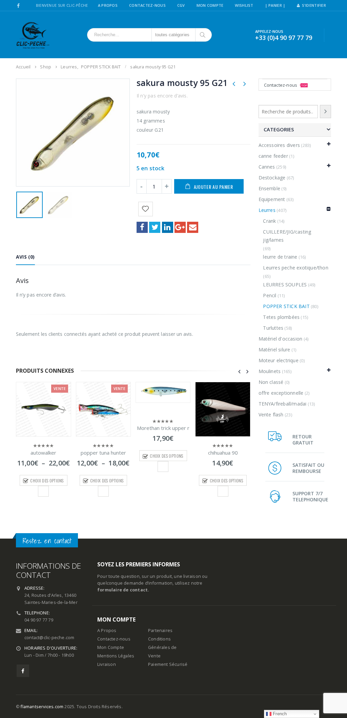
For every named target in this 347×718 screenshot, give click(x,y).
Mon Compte (210, 5)
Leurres (267, 210)
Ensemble (270, 188)
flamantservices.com (42, 707)
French (279, 713)
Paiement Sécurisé (167, 664)
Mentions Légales (115, 656)
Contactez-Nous (147, 5)
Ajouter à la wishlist (43, 491)
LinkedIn (167, 227)
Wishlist (244, 5)
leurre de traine (280, 257)
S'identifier (314, 5)
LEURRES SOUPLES (285, 284)
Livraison (106, 664)
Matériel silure (274, 349)
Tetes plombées (281, 317)
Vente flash (271, 414)
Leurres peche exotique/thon (295, 267)
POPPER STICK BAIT (286, 306)
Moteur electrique (279, 360)
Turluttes (273, 328)
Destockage (272, 177)
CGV (181, 5)
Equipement (272, 199)
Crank (269, 221)
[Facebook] (18, 5)
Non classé (271, 382)
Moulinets (270, 371)
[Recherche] (325, 111)
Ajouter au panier (213, 186)
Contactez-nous (285, 85)
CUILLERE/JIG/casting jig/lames (287, 236)
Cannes (267, 167)
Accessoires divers (279, 145)
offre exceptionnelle (281, 393)
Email (192, 227)
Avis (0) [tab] (25, 257)
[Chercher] (203, 34)
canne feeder (273, 156)
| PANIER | (275, 5)
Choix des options (46, 480)
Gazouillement (154, 227)
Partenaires (160, 630)
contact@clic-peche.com (49, 637)
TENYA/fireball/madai (283, 403)
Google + (180, 227)
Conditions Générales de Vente (162, 647)
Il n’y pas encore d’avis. (162, 95)
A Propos (108, 5)
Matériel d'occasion (281, 338)
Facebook (142, 227)
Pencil (269, 295)
